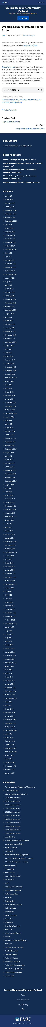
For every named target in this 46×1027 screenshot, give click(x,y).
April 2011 (8, 673)
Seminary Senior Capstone (14, 947)
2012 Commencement (12, 812)
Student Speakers (11, 954)
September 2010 (11, 698)
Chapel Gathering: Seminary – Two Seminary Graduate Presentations (19, 171)
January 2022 (10, 296)
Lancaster (8, 919)
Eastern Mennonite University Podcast (23, 9)
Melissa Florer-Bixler (30, 46)
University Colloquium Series (15, 965)
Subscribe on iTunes (23, 1000)
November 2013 (10, 577)
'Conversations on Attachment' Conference (20, 787)
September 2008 (11, 752)
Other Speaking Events (13, 933)
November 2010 (10, 691)
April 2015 (8, 527)
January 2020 (10, 364)
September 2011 (11, 663)
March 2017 (9, 460)
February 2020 (10, 360)
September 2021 (11, 310)
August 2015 (9, 520)
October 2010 (10, 695)
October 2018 (10, 410)
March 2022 (9, 289)
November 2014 (10, 545)
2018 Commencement (12, 833)
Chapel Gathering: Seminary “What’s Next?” (19, 160)
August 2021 (9, 314)
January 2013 (10, 609)
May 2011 (8, 670)
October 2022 (10, 271)
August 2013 (9, 588)
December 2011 (10, 656)
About (23, 995)
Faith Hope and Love (12, 894)
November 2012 (10, 616)
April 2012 (8, 641)
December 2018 (10, 403)
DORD (7, 883)
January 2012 (10, 652)
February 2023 (10, 260)
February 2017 (10, 463)
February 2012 (10, 648)
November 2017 (10, 442)
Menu (24, 18)
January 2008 (10, 762)
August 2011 (9, 666)
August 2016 (9, 485)
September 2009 (11, 730)
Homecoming (9, 901)
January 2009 (10, 745)
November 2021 (10, 303)
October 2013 (10, 581)
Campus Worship (11, 848)
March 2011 (9, 677)
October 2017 (10, 445)
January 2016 (10, 502)
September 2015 (11, 517)
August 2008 (9, 755)
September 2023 (11, 250)
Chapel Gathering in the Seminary (16, 862)
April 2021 (8, 317)
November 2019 (10, 371)
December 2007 (10, 766)
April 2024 (8, 225)
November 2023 (10, 242)
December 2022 (10, 264)
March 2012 (9, 645)
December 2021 (10, 299)
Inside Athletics (10, 908)
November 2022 (10, 267)
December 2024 (10, 210)
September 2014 (11, 552)
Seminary (8, 944)
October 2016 (10, 477)
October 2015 (10, 513)
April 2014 (8, 559)
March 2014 (9, 563)
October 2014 (10, 549)
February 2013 (10, 606)
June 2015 (8, 524)
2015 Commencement (12, 823)
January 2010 (10, 716)
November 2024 (10, 214)
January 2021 (10, 328)
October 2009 (10, 727)
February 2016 (10, 499)
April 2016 (8, 492)
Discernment (9, 880)
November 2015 (10, 510)
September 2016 (11, 481)
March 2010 (9, 709)
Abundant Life (10, 837)
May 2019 (8, 385)
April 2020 (8, 353)
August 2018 (9, 417)
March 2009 (9, 738)
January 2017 (10, 467)
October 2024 (10, 217)
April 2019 (8, 388)
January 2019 (10, 399)
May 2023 (8, 253)
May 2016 (8, 488)
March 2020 (9, 356)
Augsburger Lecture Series (14, 844)
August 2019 (9, 381)
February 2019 (10, 396)
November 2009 (10, 723)
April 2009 (8, 734)
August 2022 (9, 278)
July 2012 (8, 631)
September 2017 (11, 449)
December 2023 (10, 239)
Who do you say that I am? (14, 969)
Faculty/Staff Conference (14, 887)
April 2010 (8, 705)
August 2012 (9, 627)
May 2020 (8, 349)
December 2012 (10, 613)
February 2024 (10, 232)
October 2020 (10, 339)
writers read (9, 976)
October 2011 (10, 659)
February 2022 (10, 292)
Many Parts (9, 922)
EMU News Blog (23, 1005)
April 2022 (8, 285)
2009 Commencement (12, 801)
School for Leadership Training (15, 940)
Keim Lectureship (11, 915)
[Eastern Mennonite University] (23, 1019)
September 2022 (11, 274)
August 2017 (9, 453)
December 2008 (10, 748)
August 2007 (9, 773)
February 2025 (10, 203)
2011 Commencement (12, 808)
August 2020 (9, 346)
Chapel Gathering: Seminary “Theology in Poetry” (22, 182)
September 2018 (11, 413)
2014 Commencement (12, 819)
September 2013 (11, 584)
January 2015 (10, 538)
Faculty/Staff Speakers (13, 890)
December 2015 (10, 506)
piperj (3, 35)
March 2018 (9, 428)
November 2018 (10, 406)
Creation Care (10, 872)
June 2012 (8, 634)
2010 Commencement (12, 805)
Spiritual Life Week (11, 951)
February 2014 (10, 567)
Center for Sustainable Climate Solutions (19, 858)
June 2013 (8, 591)
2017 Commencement (12, 830)
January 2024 (10, 235)
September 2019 (11, 378)
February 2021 (10, 324)
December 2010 (10, 688)
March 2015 (9, 531)
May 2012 (8, 638)
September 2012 (11, 624)
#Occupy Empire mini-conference (16, 794)
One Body (8, 929)
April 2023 (8, 257)
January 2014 (10, 570)
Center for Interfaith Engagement (16, 855)
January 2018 (10, 435)
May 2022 (8, 282)
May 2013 (8, 595)
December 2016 (10, 470)
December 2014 (10, 542)
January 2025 (10, 207)
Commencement (10, 865)
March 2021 (9, 321)
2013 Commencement (12, 815)
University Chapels (29, 35)
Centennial (9, 851)
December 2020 (10, 331)
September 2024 (11, 221)
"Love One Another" (12, 791)
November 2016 (10, 474)
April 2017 (8, 456)
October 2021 (10, 307)
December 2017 (10, 438)
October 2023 (10, 246)
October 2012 (10, 620)
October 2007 (10, 770)
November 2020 (10, 335)
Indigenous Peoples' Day (13, 905)
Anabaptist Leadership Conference (17, 840)
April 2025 (8, 196)
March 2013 (9, 602)
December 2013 (10, 574)
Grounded (8, 897)
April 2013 (8, 599)
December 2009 (10, 720)
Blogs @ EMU (41, 2)
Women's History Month (13, 972)
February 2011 (10, 681)
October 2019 (10, 374)
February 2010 (10, 713)
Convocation (9, 869)
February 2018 (10, 431)
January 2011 (10, 684)
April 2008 (8, 759)
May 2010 (8, 702)
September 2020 (11, 342)
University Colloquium (12, 962)
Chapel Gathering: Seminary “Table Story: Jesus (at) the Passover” (22, 164)
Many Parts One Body (12, 926)
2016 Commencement (12, 826)
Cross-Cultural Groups (12, 876)
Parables (8, 937)
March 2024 (9, 228)
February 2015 (10, 534)
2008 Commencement (12, 798)
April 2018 (8, 424)
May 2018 (8, 420)
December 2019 (10, 367)
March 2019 (9, 392)
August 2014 (9, 556)
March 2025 (9, 200)
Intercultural (9, 912)
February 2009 (10, 741)
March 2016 (9, 495)
